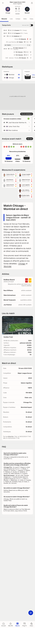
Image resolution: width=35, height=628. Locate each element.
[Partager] (32, 3)
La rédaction (10, 436)
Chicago (21, 264)
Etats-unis (28, 397)
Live (11, 19)
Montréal (7, 266)
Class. (31, 19)
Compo (18, 19)
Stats (25, 19)
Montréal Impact (26, 407)
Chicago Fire (27, 402)
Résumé (4, 19)
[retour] (3, 3)
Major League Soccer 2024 (17, 2)
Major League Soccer (25, 373)
